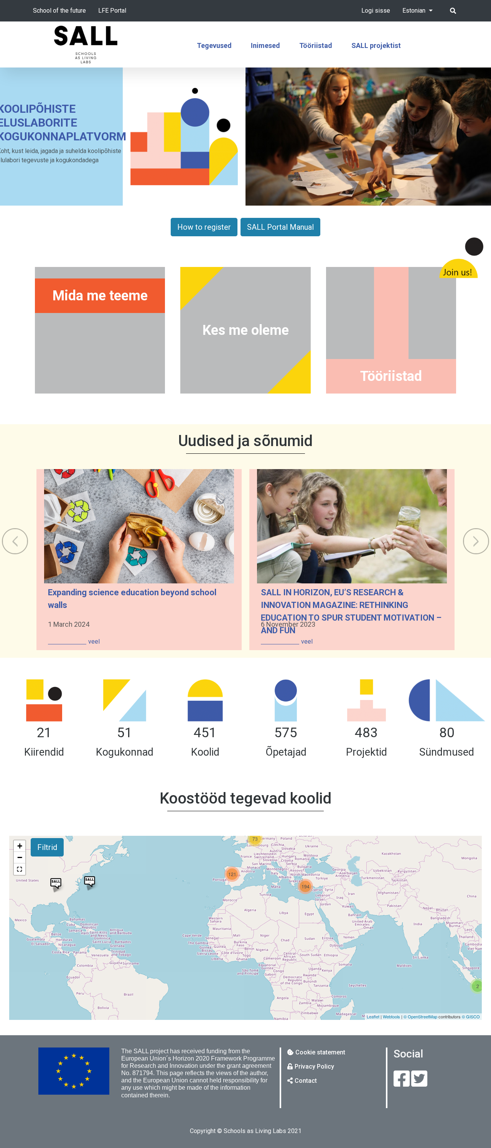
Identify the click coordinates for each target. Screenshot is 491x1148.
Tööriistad (315, 45)
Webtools (391, 1016)
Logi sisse (375, 10)
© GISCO (471, 1016)
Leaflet (373, 1016)
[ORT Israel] (56, 883)
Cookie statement (320, 1052)
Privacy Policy (314, 1066)
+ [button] (19, 846)
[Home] (86, 44)
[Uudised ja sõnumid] (100, 444)
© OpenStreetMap (420, 1016)
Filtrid (47, 847)
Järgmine (476, 541)
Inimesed (265, 45)
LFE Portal (112, 10)
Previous (15, 541)
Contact (306, 1080)
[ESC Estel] (89, 881)
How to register (204, 227)
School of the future (59, 10)
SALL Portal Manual (280, 227)
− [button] (19, 857)
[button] (19, 869)
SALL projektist (376, 45)
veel (94, 641)
